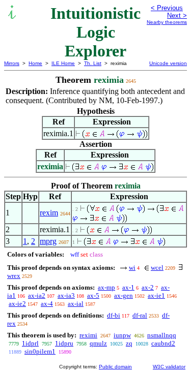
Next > (177, 15)
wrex (13, 275)
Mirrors (11, 63)
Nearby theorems (167, 22)
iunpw (122, 335)
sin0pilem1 (40, 351)
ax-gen (123, 295)
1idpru (64, 343)
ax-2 (148, 287)
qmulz (98, 343)
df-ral (139, 315)
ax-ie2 (17, 303)
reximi (88, 335)
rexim (49, 212)
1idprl (30, 343)
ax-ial (76, 303)
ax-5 (93, 295)
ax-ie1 (156, 295)
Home (35, 63)
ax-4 (47, 303)
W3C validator (169, 366)
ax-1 (128, 287)
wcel (157, 267)
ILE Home (63, 63)
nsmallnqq (161, 335)
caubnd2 (163, 343)
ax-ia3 (66, 295)
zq (129, 343)
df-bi (113, 315)
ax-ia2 (36, 295)
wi (132, 267)
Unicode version (168, 63)
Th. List (92, 63)
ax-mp (106, 287)
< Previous (167, 8)
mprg (48, 241)
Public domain (115, 366)
